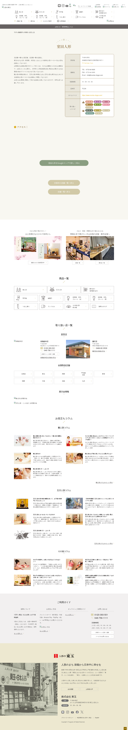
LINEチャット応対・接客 (48, 354)
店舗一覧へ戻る (64, 191)
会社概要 (70, 689)
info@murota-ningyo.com (95, 75)
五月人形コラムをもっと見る (103, 543)
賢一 (89, 105)
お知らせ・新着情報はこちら (64, 27)
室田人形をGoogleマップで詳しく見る (64, 163)
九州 (83, 381)
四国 (63, 381)
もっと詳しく (18, 633)
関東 (63, 374)
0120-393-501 (49, 348)
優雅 (106, 102)
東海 (103, 374)
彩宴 (98, 110)
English (97, 717)
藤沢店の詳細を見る (98, 351)
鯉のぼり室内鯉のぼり (103, 12)
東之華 (98, 102)
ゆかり (106, 105)
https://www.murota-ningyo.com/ (92, 95)
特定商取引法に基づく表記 (84, 717)
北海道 (23, 374)
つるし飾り (62, 17)
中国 (43, 381)
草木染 (89, 102)
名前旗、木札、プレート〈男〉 (43, 17)
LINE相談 (63, 21)
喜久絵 (98, 105)
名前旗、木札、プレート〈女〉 (23, 17)
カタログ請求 (47, 21)
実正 (106, 110)
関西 (23, 381)
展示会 (33, 21)
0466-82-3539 (101, 348)
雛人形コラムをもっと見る (104, 482)
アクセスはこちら (87, 63)
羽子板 (61, 12)
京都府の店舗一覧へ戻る (64, 183)
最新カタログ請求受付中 (37, 262)
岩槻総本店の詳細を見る (48, 357)
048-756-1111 (49, 350)
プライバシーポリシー (67, 717)
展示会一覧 (102, 263)
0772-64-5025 (90, 69)
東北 (43, 374)
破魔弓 (81, 12)
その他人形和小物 (102, 17)
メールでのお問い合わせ (102, 636)
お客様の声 (89, 689)
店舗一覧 (19, 21)
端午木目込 (89, 113)
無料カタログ (103, 306)
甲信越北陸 (83, 374)
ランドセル (82, 17)
